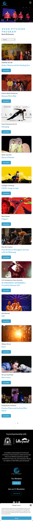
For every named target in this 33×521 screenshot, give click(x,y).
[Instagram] (16, 502)
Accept (16, 518)
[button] (30, 505)
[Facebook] (14, 502)
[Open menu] (30, 3)
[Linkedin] (19, 502)
